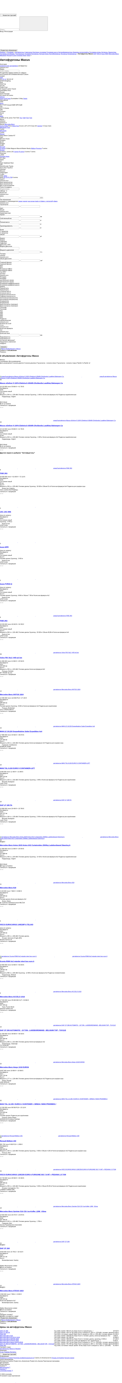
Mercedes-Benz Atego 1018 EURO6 (14, 1067)
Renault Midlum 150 (8, 1141)
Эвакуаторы (112, 52)
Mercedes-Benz (114, 54)
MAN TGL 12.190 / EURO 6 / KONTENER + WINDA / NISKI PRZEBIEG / (28, 1104)
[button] (61, 40)
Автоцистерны (44, 54)
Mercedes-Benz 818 (8, 888)
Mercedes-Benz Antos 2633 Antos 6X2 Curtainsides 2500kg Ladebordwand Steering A (35, 845)
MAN (106, 54)
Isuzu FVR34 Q (6, 584)
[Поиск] (34, 23)
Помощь (7, 1352)
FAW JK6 (3, 473)
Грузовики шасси (52, 52)
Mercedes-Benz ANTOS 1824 (12, 694)
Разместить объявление (9, 1318)
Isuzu (103, 54)
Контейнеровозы (54, 54)
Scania (14, 55)
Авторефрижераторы (65, 52)
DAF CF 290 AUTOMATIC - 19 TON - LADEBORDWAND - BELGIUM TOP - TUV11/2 (33, 1030)
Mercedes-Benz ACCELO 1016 (12, 997)
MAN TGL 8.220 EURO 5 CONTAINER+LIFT (17, 768)
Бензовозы (35, 54)
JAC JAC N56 (5, 512)
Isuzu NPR (4, 547)
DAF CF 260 (5, 1248)
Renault (9, 55)
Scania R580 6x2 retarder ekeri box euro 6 (17, 961)
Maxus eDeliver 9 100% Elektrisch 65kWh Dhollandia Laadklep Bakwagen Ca (31, 383)
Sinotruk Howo (21, 55)
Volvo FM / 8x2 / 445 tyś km (11, 658)
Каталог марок (69, 1358)
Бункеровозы (72, 54)
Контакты (13, 1352)
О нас (2, 1352)
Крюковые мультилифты (81, 52)
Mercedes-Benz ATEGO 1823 (12, 1291)
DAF (94, 54)
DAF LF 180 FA (6, 805)
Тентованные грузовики (23, 54)
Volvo (28, 55)
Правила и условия (6, 1358)
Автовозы (104, 52)
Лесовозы (64, 54)
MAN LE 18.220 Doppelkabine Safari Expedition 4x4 (21, 731)
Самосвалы (28, 52)
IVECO (99, 54)
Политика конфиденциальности (23, 1358)
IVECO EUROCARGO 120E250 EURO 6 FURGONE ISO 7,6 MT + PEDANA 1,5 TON (33, 1175)
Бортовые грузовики (39, 52)
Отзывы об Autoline (57, 1358)
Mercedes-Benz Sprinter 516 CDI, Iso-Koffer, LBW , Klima (23, 1211)
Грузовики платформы (7, 54)
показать (4, 347)
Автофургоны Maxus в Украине (10, 1348)
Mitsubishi (3, 55)
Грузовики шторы (95, 52)
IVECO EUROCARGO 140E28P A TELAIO (16, 924)
